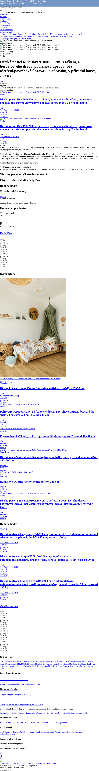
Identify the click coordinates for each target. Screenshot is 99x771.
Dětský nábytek (24, 36)
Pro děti (15, 36)
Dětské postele (66, 36)
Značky (20, 732)
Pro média (58, 732)
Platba (35, 723)
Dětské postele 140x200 (14, 664)
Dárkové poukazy (29, 732)
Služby (2, 732)
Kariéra (39, 732)
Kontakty (8, 732)
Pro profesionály (48, 732)
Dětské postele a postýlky (40, 36)
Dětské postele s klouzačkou (79, 664)
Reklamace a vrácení (25, 723)
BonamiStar (10, 734)
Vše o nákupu (5, 723)
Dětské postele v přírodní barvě (46, 662)
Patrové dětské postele (71, 666)
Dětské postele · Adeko (20, 662)
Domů (2, 36)
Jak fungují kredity (61, 723)
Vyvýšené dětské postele (54, 666)
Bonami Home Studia (46, 723)
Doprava (14, 723)
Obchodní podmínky (8, 763)
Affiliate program (68, 732)
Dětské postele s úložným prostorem (55, 664)
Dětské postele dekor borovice (69, 662)
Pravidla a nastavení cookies (45, 763)
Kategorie (8, 36)
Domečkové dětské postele (34, 666)
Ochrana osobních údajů (25, 763)
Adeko (31, 662)
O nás (14, 732)
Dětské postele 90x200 (32, 664)
